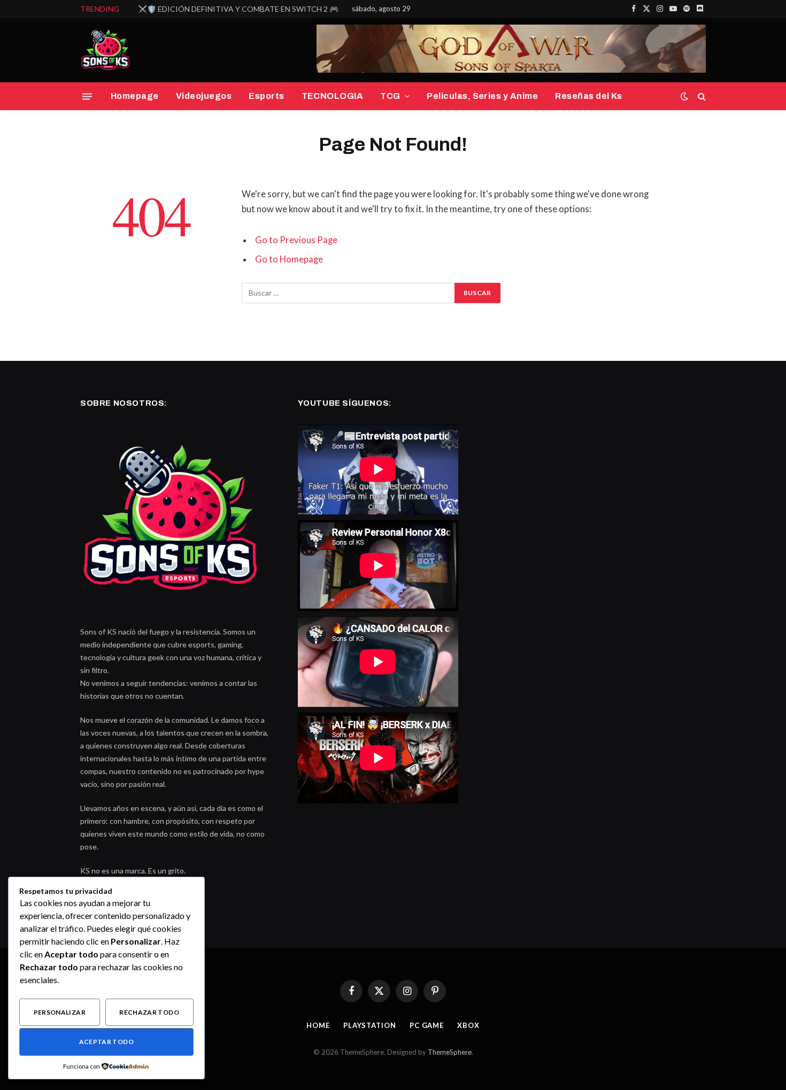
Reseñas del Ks (588, 96)
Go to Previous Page (296, 240)
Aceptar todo (106, 1042)
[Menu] (87, 96)
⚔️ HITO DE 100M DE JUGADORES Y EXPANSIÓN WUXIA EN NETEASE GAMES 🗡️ (258, 8)
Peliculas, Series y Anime (482, 96)
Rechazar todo (149, 1012)
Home (318, 1025)
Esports (266, 96)
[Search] (701, 96)
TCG (390, 96)
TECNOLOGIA (333, 96)
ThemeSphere (450, 1052)
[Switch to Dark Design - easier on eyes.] (684, 96)
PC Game (427, 1025)
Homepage (135, 96)
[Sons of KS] (107, 50)
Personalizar (60, 1012)
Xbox (468, 1025)
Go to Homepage (289, 259)
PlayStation (369, 1025)
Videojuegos (204, 96)
